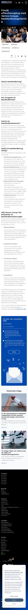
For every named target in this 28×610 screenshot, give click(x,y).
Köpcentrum (4, 502)
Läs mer (3, 427)
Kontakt (3, 542)
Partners (3, 547)
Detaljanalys (14, 44)
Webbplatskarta (5, 494)
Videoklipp (3, 492)
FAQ (2, 552)
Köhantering (4, 527)
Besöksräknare (6, 51)
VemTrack (3, 477)
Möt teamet (4, 540)
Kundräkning (15, 47)
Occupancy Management (7, 532)
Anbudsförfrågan (5, 550)
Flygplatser (4, 509)
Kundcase (3, 549)
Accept (14, 600)
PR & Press (4, 545)
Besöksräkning (6, 47)
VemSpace (4, 480)
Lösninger (4, 520)
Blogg (2, 490)
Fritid (2, 505)
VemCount (4, 475)
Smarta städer (4, 512)
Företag (3, 537)
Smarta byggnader (6, 514)
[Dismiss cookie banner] (22, 568)
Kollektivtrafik (4, 510)
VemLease (3, 483)
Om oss (3, 539)
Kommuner (4, 515)
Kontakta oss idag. (20, 309)
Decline (14, 603)
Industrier (4, 499)
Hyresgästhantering (6, 525)
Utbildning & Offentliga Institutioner (10, 507)
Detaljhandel (5, 44)
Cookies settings (14, 596)
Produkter (4, 473)
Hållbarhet (3, 544)
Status (3, 554)
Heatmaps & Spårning (6, 530)
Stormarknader (5, 504)
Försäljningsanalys (5, 529)
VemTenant (4, 478)
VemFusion (4, 482)
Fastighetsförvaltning (6, 524)
